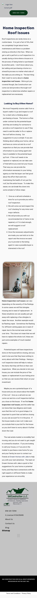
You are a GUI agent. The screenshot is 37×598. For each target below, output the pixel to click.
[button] (29, 6)
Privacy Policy (26, 593)
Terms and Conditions (13, 593)
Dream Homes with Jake (19, 457)
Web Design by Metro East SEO (18, 581)
